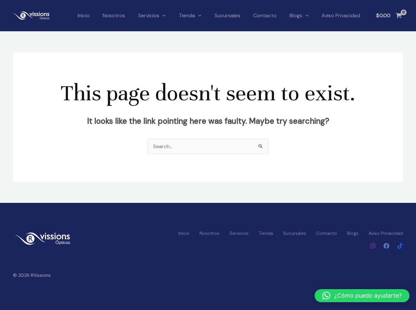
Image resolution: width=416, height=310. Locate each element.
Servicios (148, 15)
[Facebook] (386, 246)
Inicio (84, 15)
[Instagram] (373, 246)
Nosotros (114, 15)
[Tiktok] (400, 246)
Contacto (265, 15)
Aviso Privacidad (340, 15)
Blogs (296, 15)
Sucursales (227, 15)
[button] (162, 15)
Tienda (187, 15)
